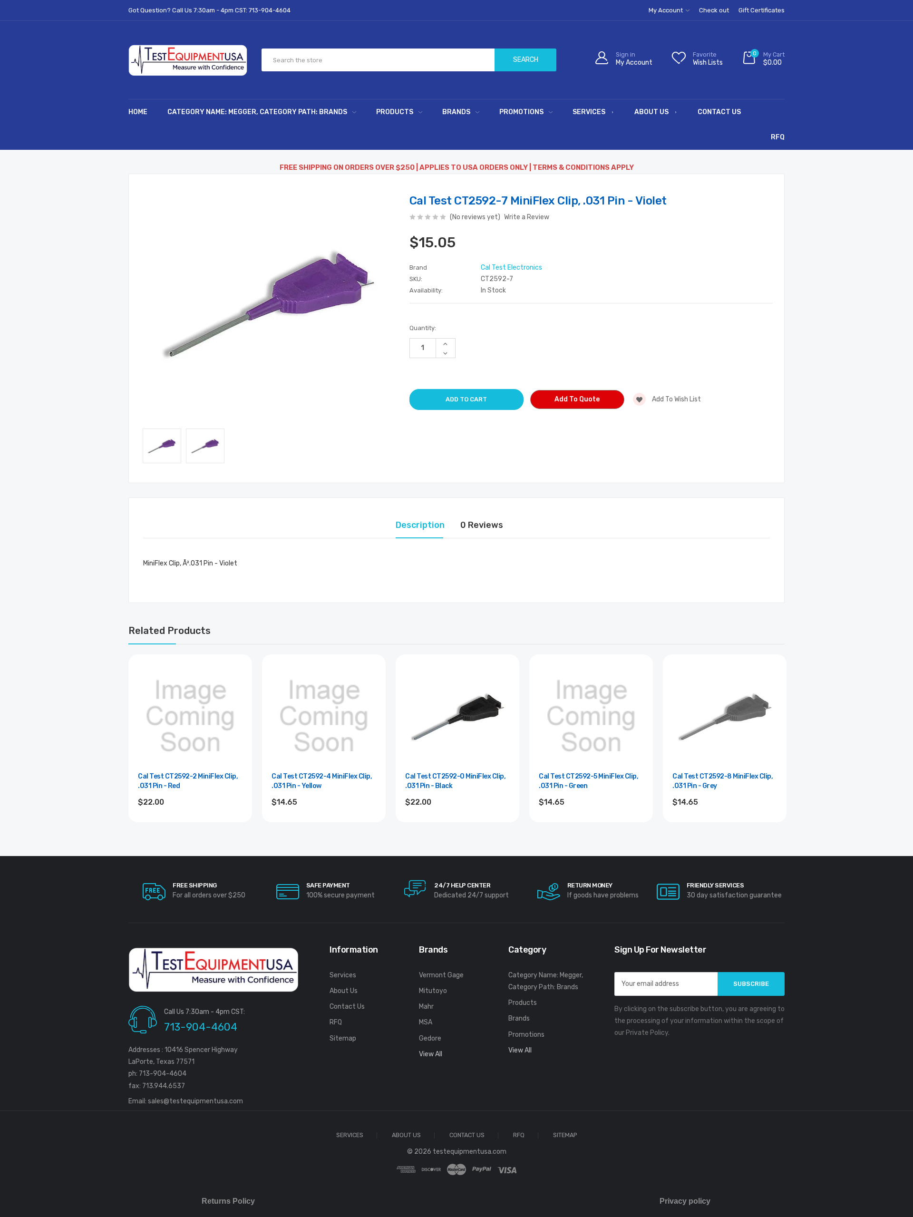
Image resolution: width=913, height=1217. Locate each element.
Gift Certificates (761, 10)
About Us (651, 112)
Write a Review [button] (526, 217)
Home (137, 112)
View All (430, 1054)
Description (420, 525)
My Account (666, 10)
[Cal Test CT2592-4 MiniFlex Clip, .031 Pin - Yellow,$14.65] (324, 716)
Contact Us (719, 112)
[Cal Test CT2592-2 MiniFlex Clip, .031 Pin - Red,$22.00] (190, 716)
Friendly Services (715, 885)
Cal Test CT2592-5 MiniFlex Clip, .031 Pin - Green (588, 781)
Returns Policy (228, 1201)
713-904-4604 (200, 1027)
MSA (425, 1022)
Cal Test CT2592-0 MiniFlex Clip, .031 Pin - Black (455, 781)
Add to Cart (190, 827)
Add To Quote (577, 399)
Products (394, 112)
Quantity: (422, 327)
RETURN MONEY (589, 885)
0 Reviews (481, 525)
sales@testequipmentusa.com (195, 1101)
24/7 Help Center (462, 885)
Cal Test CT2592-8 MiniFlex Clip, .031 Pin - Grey (722, 781)
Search (525, 60)
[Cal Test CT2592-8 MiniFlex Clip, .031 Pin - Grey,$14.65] (724, 716)
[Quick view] (234, 713)
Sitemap (343, 1038)
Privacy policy (685, 1201)
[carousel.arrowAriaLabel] (154, 892)
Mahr (426, 1007)
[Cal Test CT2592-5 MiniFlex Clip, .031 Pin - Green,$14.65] (591, 716)
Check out (714, 10)
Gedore (430, 1038)
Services (589, 112)
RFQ (778, 137)
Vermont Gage (441, 975)
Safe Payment (328, 885)
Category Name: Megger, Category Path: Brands (257, 112)
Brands (456, 112)
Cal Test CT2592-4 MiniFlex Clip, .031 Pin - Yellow (322, 781)
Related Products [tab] (169, 630)
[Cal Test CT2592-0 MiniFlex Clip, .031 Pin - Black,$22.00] (457, 716)
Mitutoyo (433, 991)
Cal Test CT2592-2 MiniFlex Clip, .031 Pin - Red (188, 781)
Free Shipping (195, 885)
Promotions (521, 112)
